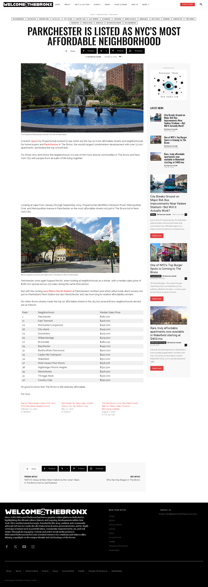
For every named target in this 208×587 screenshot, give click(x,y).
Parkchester (177, 19)
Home (92, 14)
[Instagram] (33, 547)
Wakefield (99, 23)
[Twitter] (15, 547)
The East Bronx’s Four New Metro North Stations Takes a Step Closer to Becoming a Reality (120, 406)
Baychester (114, 14)
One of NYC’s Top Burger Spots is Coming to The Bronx (175, 140)
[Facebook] (6, 547)
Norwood (166, 19)
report (34, 141)
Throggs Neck (87, 23)
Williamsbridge (130, 23)
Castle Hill (56, 19)
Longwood (117, 19)
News (153, 214)
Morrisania (144, 19)
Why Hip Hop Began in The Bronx (123, 480)
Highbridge (106, 19)
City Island (68, 19)
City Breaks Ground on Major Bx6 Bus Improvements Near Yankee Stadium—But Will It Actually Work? (174, 120)
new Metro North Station (57, 291)
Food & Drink (156, 276)
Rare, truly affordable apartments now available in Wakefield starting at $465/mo (174, 158)
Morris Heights (130, 19)
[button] (201, 4)
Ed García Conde (94, 57)
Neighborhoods (102, 14)
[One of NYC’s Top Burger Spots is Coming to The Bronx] (155, 140)
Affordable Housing (158, 343)
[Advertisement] (82, 183)
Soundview (75, 23)
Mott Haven (156, 19)
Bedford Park (44, 19)
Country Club (81, 19)
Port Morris (190, 19)
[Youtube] (24, 547)
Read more (156, 236)
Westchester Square (114, 23)
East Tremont (94, 19)
